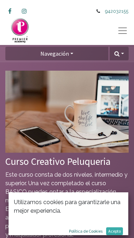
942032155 (116, 11)
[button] (119, 53)
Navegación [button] (54, 53)
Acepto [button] (114, 231)
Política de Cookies (86, 231)
